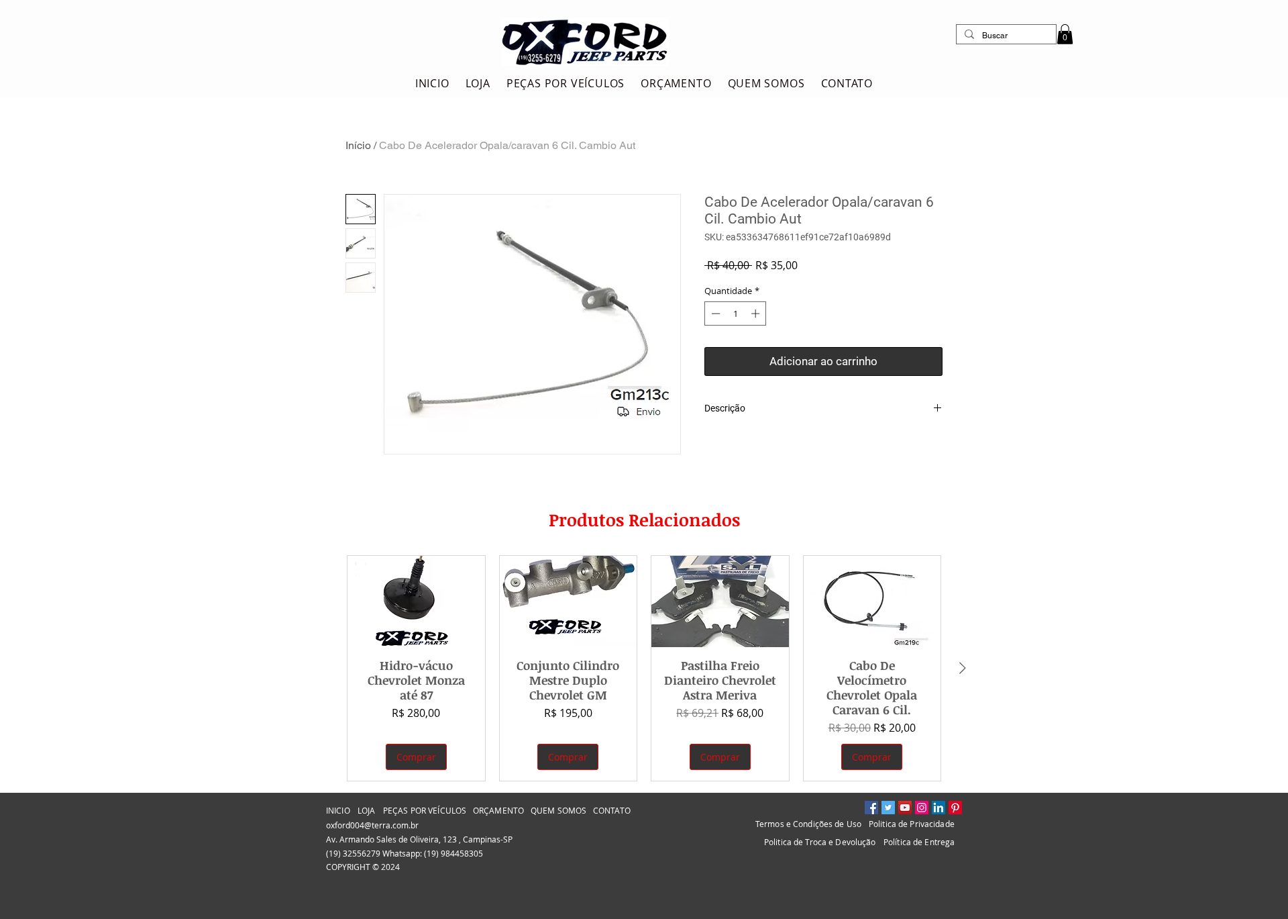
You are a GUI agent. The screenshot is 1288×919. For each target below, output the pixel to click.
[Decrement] (714, 313)
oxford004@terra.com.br (372, 825)
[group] (644, 668)
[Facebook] (871, 807)
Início (358, 145)
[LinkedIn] (938, 807)
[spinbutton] (735, 313)
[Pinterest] (955, 807)
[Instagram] (921, 807)
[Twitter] (888, 807)
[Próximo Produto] (963, 668)
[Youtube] (905, 807)
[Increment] (757, 313)
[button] (1065, 34)
